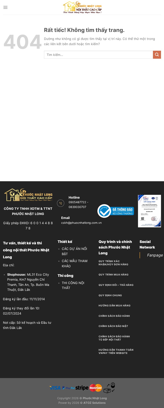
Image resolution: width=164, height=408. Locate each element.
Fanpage (155, 255)
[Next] (155, 212)
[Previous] (143, 212)
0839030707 (77, 207)
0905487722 (77, 202)
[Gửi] (157, 54)
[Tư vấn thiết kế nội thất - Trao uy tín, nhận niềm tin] (82, 7)
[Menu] (5, 7)
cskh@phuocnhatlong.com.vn (81, 222)
